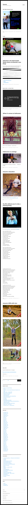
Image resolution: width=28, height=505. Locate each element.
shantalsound (6, 474)
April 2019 (5, 420)
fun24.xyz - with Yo (17, 56)
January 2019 (5, 423)
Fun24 (4, 36)
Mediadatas (4, 491)
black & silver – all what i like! (8, 88)
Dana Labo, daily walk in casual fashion (9, 403)
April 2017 (5, 444)
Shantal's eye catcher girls (7, 472)
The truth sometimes (7, 475)
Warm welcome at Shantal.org (7, 500)
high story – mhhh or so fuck (8, 467)
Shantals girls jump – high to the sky (9, 473)
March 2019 (5, 421)
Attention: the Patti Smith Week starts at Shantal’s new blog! (12, 62)
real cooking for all (6, 469)
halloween (14, 147)
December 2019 (6, 412)
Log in (4, 483)
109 (8, 380)
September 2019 (6, 415)
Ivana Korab (8, 229)
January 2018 (5, 435)
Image (14, 31)
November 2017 (6, 437)
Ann (13, 363)
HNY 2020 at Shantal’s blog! (8, 9)
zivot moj (17, 298)
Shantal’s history (5, 495)
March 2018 (5, 433)
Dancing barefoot (6, 82)
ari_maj (16, 197)
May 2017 (5, 443)
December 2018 (6, 424)
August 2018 (5, 428)
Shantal (5, 4)
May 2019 (5, 419)
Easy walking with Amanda (7, 400)
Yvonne (17, 147)
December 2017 (6, 436)
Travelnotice (4, 498)
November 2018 (6, 425)
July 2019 (5, 417)
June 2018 (5, 430)
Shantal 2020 (17, 31)
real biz (5, 468)
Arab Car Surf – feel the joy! (8, 404)
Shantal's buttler (6, 31)
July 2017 (5, 441)
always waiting (12, 197)
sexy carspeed (6, 471)
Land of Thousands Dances (7, 80)
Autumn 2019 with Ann (10, 303)
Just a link (5, 398)
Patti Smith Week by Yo (16, 84)
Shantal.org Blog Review (6, 493)
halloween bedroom (15, 167)
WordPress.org (6, 485)
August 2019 (5, 416)
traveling (5, 476)
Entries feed (5, 484)
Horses (5, 81)
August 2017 (5, 440)
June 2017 (5, 442)
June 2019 (5, 418)
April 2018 (5, 432)
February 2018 (6, 434)
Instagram (17, 229)
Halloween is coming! (9, 151)
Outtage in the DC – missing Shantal (9, 405)
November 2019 (6, 413)
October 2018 (5, 426)
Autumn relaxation (9, 171)
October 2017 (5, 438)
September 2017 (6, 439)
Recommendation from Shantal (8, 470)
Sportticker (5, 399)
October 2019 (5, 414)
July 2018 (5, 429)
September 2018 (6, 427)
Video (14, 56)
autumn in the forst (16, 363)
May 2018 (5, 431)
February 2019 (6, 422)
